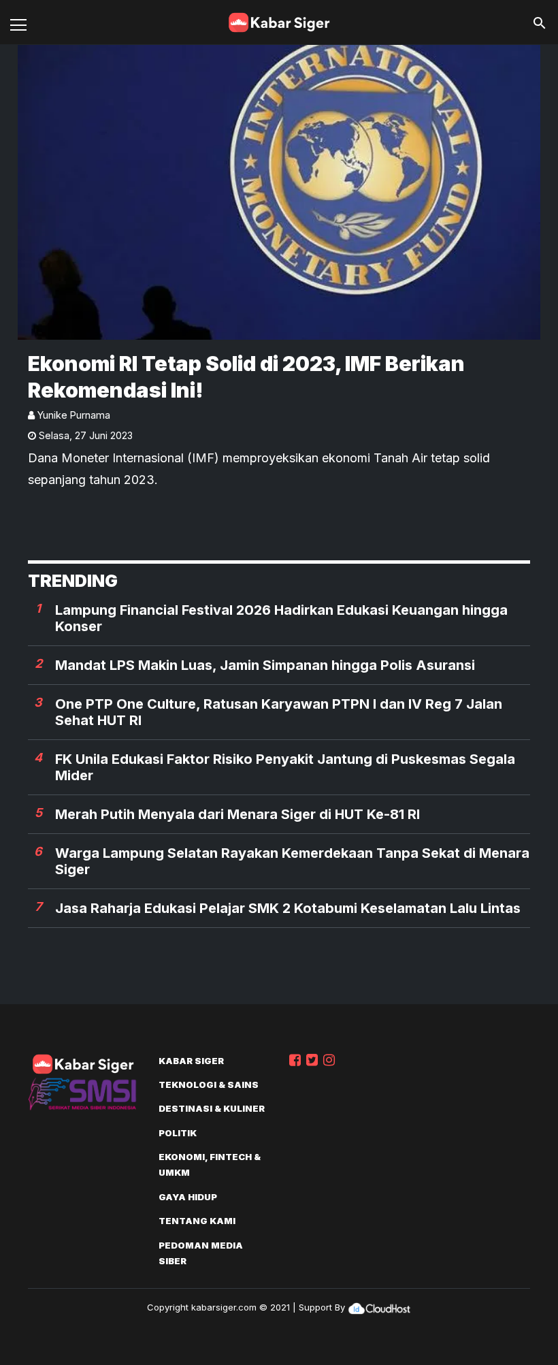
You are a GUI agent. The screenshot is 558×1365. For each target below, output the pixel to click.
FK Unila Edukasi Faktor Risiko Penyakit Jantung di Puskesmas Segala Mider (285, 767)
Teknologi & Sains (209, 1084)
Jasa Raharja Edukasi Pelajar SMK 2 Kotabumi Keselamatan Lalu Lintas (288, 908)
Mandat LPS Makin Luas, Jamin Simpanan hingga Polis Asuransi (265, 665)
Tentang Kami (197, 1220)
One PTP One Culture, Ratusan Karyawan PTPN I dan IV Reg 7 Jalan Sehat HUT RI (278, 712)
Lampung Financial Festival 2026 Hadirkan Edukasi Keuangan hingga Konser (281, 618)
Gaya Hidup (188, 1196)
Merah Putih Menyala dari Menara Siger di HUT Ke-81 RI (237, 814)
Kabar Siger (191, 1060)
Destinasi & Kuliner (212, 1108)
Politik (178, 1132)
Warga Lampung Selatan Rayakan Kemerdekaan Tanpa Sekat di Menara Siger (292, 861)
